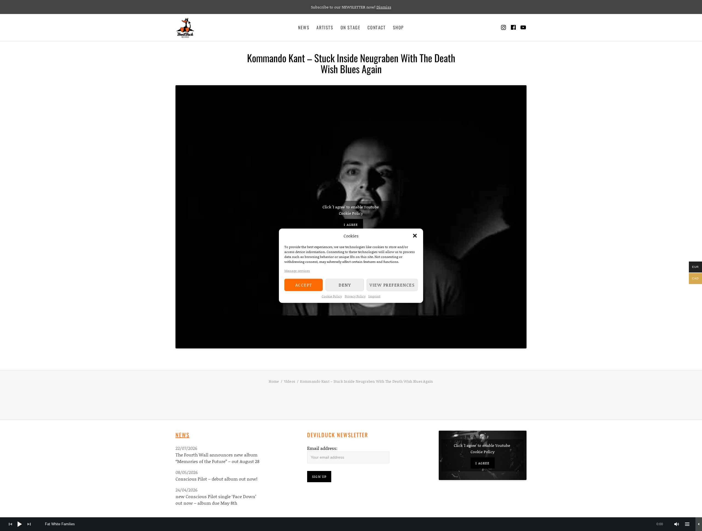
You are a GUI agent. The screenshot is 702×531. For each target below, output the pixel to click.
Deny (345, 285)
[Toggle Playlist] (687, 524)
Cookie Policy (332, 296)
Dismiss (384, 7)
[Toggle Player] (698, 524)
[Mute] (676, 524)
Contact (376, 27)
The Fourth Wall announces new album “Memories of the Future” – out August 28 (217, 458)
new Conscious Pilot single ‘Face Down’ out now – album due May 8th (216, 499)
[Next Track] (29, 524)
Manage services (297, 270)
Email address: (322, 448)
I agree (351, 224)
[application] (351, 524)
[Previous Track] (10, 524)
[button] (415, 235)
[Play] (19, 524)
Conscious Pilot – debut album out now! (216, 479)
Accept (303, 285)
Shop (398, 27)
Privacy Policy (355, 296)
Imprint (374, 296)
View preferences (392, 285)
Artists (324, 27)
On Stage (351, 27)
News (303, 27)
